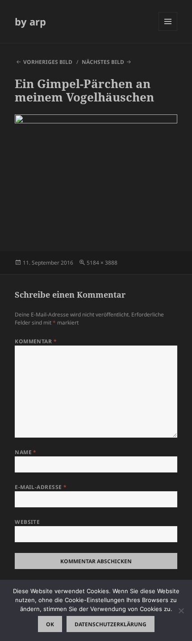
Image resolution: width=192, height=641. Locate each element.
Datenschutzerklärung (110, 624)
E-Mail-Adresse (41, 487)
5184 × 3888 (102, 262)
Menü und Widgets (168, 30)
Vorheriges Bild (47, 62)
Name (26, 452)
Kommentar (36, 341)
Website (27, 522)
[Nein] (180, 610)
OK (50, 624)
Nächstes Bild (103, 62)
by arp (30, 21)
